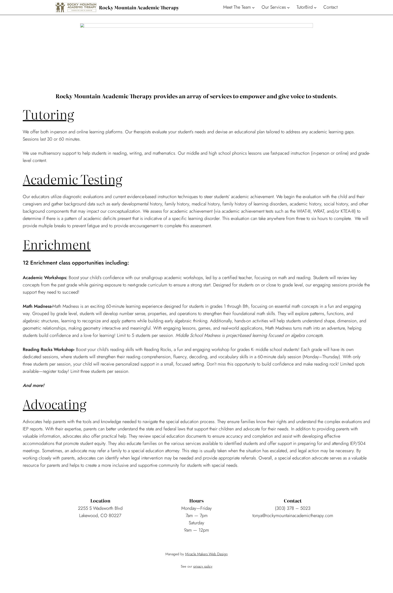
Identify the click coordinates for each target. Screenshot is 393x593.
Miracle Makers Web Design (206, 554)
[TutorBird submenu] (315, 7)
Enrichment (57, 244)
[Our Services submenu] (288, 7)
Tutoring (48, 113)
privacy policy (202, 566)
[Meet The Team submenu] (253, 7)
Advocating (54, 403)
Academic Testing (72, 178)
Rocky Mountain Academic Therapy (139, 7)
